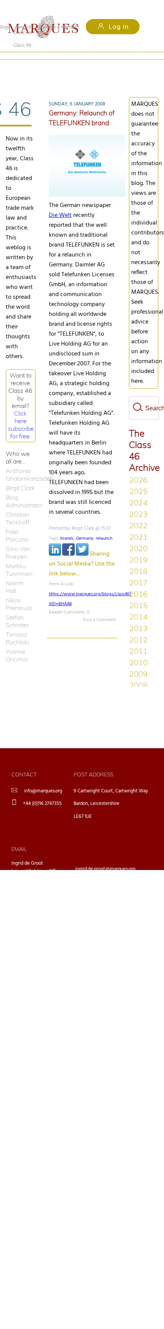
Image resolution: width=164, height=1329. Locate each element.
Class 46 (22, 65)
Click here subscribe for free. (21, 412)
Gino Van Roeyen (18, 540)
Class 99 (71, 65)
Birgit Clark (20, 475)
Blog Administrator (20, 488)
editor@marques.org (96, 896)
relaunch (104, 526)
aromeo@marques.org (98, 876)
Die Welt (60, 203)
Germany (84, 526)
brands (67, 526)
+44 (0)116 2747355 (42, 791)
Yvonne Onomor (17, 642)
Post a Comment (99, 607)
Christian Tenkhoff (17, 505)
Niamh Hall (15, 574)
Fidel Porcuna (17, 523)
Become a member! (59, 27)
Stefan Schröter (17, 608)
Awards (24, 27)
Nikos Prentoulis (19, 591)
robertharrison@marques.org (105, 916)
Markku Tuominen (19, 557)
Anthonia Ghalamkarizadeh (20, 462)
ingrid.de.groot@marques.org (105, 857)
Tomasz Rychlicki (17, 625)
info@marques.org (43, 778)
